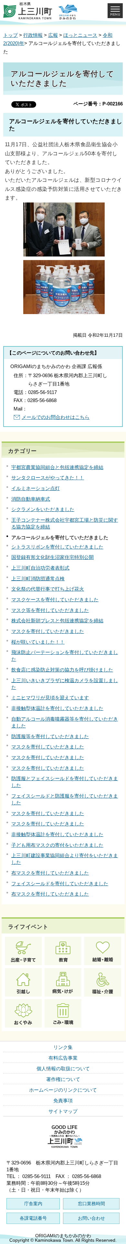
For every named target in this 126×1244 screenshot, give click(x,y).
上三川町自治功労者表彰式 (40, 568)
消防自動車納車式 (30, 499)
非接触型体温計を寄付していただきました (57, 708)
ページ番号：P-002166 (98, 103)
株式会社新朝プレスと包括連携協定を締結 (57, 620)
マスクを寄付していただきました (47, 631)
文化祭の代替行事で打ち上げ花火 (47, 589)
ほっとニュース (80, 35)
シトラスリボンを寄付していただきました (57, 547)
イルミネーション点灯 (35, 488)
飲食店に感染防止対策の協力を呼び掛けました (62, 669)
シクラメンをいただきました (42, 509)
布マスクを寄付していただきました (50, 873)
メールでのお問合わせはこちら (55, 417)
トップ (10, 35)
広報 (53, 35)
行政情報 (33, 35)
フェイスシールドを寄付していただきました (59, 883)
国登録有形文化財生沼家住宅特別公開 (52, 557)
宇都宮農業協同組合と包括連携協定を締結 (57, 467)
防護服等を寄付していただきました (50, 736)
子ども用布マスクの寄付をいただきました (57, 845)
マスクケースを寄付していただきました (55, 599)
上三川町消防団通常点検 (38, 578)
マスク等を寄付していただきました (50, 610)
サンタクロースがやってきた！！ (47, 477)
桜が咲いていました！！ (38, 642)
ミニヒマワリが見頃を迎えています (50, 697)
